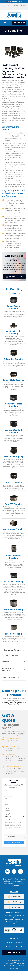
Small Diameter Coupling (13, 556)
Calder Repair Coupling (13, 307)
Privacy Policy (14, 968)
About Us (8, 947)
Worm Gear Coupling (13, 581)
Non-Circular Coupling (13, 529)
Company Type (8, 814)
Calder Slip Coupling (13, 359)
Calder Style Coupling (13, 380)
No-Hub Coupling (13, 634)
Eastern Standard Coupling (13, 431)
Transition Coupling (13, 456)
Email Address (8, 796)
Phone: (6, 802)
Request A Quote (19, 22)
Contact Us (19, 947)
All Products (19, 942)
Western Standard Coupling (13, 405)
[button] (4, 22)
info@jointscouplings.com (13, 703)
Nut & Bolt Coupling (13, 609)
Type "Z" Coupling (13, 504)
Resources (8, 942)
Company (6, 808)
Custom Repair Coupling (13, 332)
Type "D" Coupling (13, 482)
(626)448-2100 (14, 705)
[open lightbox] (14, 52)
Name (5, 790)
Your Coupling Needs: (10, 820)
